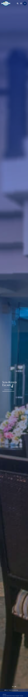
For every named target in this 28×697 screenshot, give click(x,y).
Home (7, 690)
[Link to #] (17, 3)
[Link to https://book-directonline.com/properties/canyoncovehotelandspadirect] (21, 3)
